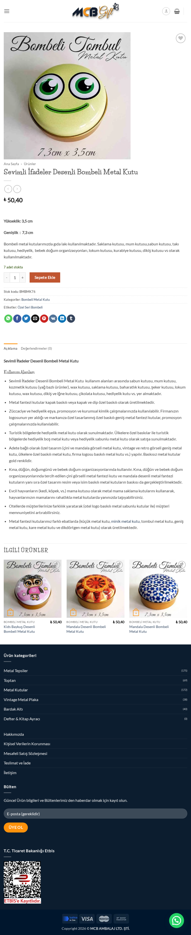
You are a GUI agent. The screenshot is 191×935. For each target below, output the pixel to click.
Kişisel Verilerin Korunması (27, 743)
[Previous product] (17, 189)
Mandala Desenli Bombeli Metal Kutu (86, 628)
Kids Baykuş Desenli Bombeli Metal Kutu (19, 628)
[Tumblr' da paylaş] (71, 318)
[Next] (187, 601)
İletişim (10, 772)
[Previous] (4, 601)
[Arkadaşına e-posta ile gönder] (35, 318)
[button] (7, 11)
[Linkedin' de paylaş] (62, 318)
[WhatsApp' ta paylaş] (8, 318)
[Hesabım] (166, 11)
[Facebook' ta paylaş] (17, 318)
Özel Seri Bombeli (30, 307)
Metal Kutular (16, 689)
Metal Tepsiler (16, 670)
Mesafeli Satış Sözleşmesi (25, 753)
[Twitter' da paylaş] (26, 318)
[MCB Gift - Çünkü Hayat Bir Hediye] (95, 11)
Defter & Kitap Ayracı (22, 718)
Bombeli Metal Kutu (35, 300)
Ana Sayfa (11, 164)
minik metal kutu (125, 521)
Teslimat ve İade (17, 762)
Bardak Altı (13, 709)
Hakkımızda (14, 734)
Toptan (10, 680)
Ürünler (30, 164)
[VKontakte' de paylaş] (53, 318)
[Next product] (8, 189)
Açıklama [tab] (10, 348)
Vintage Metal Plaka (21, 699)
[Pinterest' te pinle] (44, 318)
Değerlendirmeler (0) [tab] (36, 348)
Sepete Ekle (45, 277)
